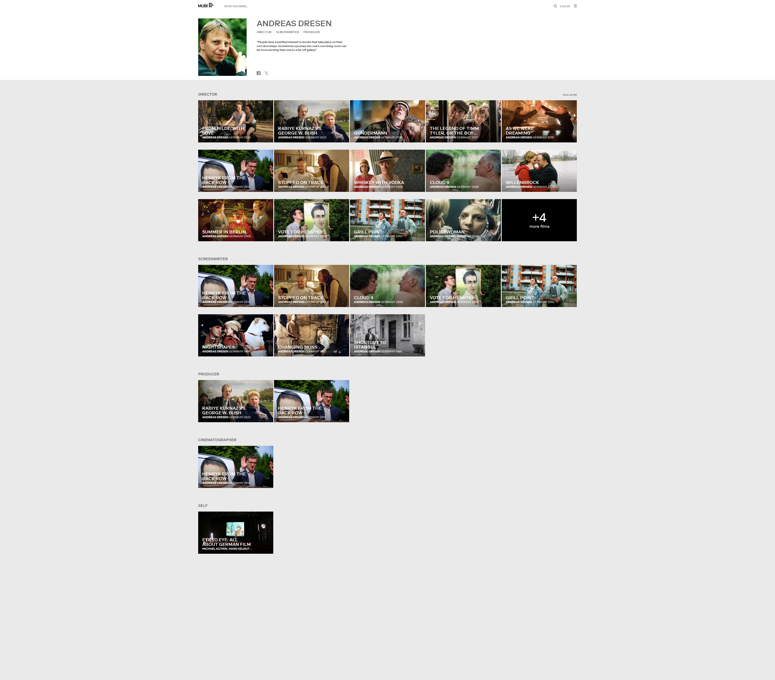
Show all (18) (570, 94)
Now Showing (235, 6)
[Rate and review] (266, 135)
